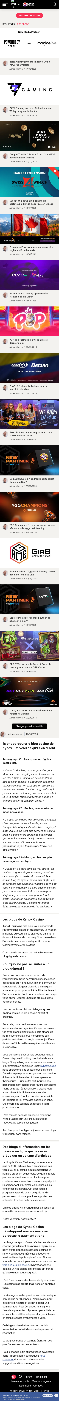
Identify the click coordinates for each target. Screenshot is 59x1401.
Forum (28, 1376)
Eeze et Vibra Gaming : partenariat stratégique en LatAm (28, 295)
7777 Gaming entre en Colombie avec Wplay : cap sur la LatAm (30, 110)
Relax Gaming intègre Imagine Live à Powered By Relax (29, 63)
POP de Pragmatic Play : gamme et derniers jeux (28, 341)
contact (37, 1385)
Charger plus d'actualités (29, 726)
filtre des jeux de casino (16, 1265)
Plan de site (41, 1376)
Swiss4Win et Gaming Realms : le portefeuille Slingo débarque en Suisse (31, 202)
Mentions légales (41, 1381)
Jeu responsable (20, 1381)
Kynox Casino (48, 1065)
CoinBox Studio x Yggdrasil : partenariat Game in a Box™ (31, 480)
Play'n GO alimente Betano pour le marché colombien (28, 388)
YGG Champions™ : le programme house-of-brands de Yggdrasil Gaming (32, 527)
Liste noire (25, 1385)
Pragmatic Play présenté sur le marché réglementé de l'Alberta (31, 249)
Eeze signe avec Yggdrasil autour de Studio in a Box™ (29, 619)
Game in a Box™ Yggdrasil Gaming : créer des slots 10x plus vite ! (32, 573)
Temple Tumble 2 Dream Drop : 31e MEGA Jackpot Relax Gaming (32, 156)
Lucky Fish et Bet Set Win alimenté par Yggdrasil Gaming (30, 712)
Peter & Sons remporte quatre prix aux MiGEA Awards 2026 (30, 434)
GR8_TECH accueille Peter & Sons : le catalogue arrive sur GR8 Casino (30, 666)
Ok (56, 1395)
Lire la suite (47, 1395)
